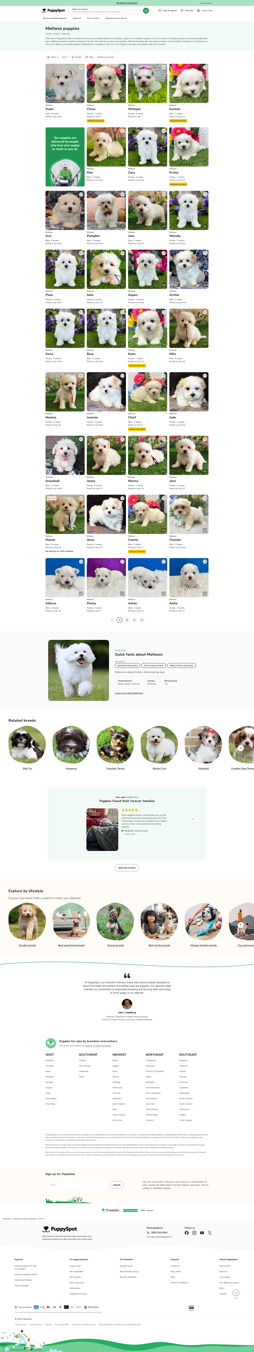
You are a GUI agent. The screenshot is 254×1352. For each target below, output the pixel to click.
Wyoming (50, 1103)
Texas (81, 1076)
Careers (222, 1294)
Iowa (114, 1071)
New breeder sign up (129, 1271)
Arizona (82, 1060)
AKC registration (77, 1271)
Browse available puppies (54, 18)
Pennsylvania (152, 1109)
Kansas (115, 1076)
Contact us (175, 1266)
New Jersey (151, 1098)
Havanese (71, 768)
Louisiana (183, 1087)
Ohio (114, 1109)
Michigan (116, 1082)
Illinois (115, 1060)
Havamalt (203, 768)
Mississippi (184, 1093)
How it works (93, 18)
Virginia (182, 1114)
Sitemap (48, 1324)
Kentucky (183, 1082)
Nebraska (116, 1098)
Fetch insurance (76, 1282)
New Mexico (85, 1065)
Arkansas (183, 1065)
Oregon (49, 1087)
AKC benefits (75, 1277)
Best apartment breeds (71, 945)
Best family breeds (159, 945)
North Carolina (185, 1098)
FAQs (173, 1277)
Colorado (50, 1065)
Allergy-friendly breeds (203, 945)
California (50, 1060)
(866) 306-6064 (159, 1232)
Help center (176, 1271)
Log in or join (75, 1266)
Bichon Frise (159, 768)
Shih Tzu (27, 768)
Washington (51, 1098)
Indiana (115, 1065)
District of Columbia (155, 1071)
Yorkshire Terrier (115, 768)
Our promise (224, 1277)
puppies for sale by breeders (98, 1045)
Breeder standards (128, 1277)
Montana (50, 1076)
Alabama (183, 1060)
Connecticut (151, 1060)
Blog (221, 1288)
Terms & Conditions (179, 1282)
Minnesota (117, 1087)
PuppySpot (7, 1218)
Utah (48, 1093)
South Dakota (118, 1114)
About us (77, 18)
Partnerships (75, 1288)
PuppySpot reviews (78, 1294)
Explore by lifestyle (23, 1280)
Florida (182, 1071)
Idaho (48, 1071)
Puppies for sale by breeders (24, 1218)
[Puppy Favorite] (81, 67)
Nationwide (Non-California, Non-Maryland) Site (120, 1324)
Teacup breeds (115, 945)
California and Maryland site (84, 1324)
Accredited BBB (62, 1324)
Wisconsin (117, 1120)
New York (150, 1103)
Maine (148, 1076)
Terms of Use (21, 1324)
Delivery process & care (116, 18)
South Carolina (185, 1103)
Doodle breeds (27, 945)
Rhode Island (152, 1114)
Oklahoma (83, 1071)
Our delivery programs (229, 1282)
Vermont (150, 1120)
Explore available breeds (26, 1274)
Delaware (150, 1065)
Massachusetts (153, 1087)
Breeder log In (126, 1266)
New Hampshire (153, 1093)
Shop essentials (22, 1285)
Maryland (150, 1082)
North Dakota (118, 1103)
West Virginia (185, 1120)
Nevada (49, 1082)
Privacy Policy (36, 1324)
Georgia (182, 1076)
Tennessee (184, 1109)
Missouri (116, 1093)
